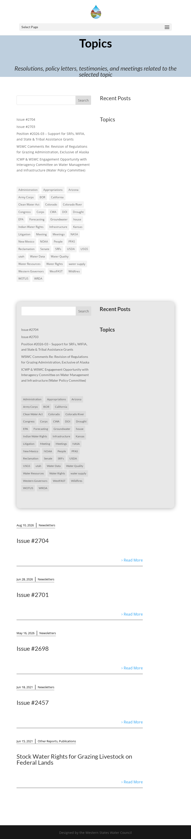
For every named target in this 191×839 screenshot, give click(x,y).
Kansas (77, 227)
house (77, 219)
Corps (40, 212)
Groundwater (59, 219)
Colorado (51, 204)
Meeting (41, 234)
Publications (67, 741)
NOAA (44, 241)
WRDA (38, 279)
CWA (53, 212)
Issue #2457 (33, 702)
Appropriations (53, 190)
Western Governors (31, 271)
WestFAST (56, 271)
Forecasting (36, 219)
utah (21, 256)
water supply (77, 264)
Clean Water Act (28, 204)
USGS (84, 249)
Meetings (59, 234)
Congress (24, 212)
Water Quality (59, 256)
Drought (78, 212)
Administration (28, 190)
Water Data (37, 256)
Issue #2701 (33, 594)
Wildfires (74, 271)
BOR (42, 197)
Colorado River (72, 204)
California (57, 197)
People (58, 241)
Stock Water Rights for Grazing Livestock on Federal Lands (74, 759)
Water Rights (54, 264)
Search (83, 100)
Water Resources (29, 264)
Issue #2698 (33, 648)
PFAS (71, 241)
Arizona (73, 190)
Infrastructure (58, 227)
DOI (64, 212)
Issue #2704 (26, 119)
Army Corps (26, 197)
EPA (21, 219)
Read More (133, 560)
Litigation (24, 234)
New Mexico (26, 241)
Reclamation (26, 249)
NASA (74, 234)
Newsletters (47, 525)
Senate (44, 249)
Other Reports (48, 741)
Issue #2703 (26, 126)
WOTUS (23, 279)
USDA (71, 249)
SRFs (58, 249)
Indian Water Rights (31, 227)
